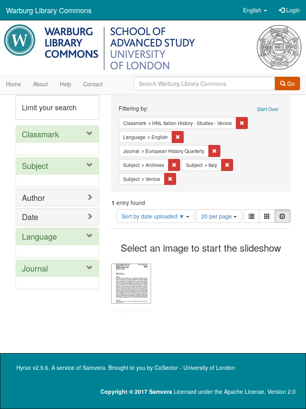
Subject (35, 165)
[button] (255, 10)
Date (30, 216)
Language (39, 236)
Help (65, 84)
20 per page (217, 216)
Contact (93, 84)
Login (292, 10)
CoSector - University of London (195, 367)
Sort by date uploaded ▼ (154, 216)
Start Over (268, 108)
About (40, 84)
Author (33, 197)
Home (13, 84)
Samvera (93, 367)
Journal (35, 268)
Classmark (40, 134)
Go (290, 83)
